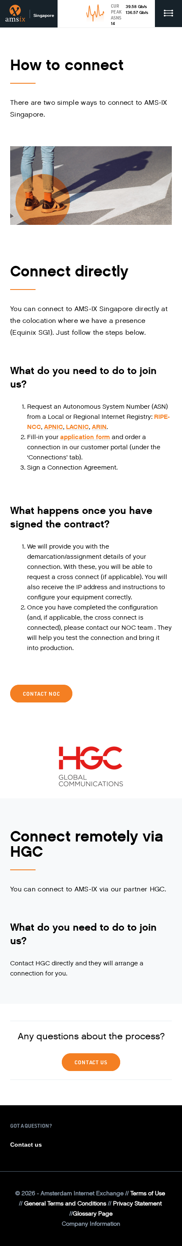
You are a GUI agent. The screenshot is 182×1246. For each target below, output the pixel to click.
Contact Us (91, 1062)
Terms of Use (147, 1193)
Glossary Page (93, 1214)
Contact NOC (41, 693)
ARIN (99, 427)
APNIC (53, 427)
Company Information (91, 1224)
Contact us (26, 1144)
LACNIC (77, 427)
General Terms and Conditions (65, 1204)
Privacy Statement (137, 1204)
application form (85, 437)
